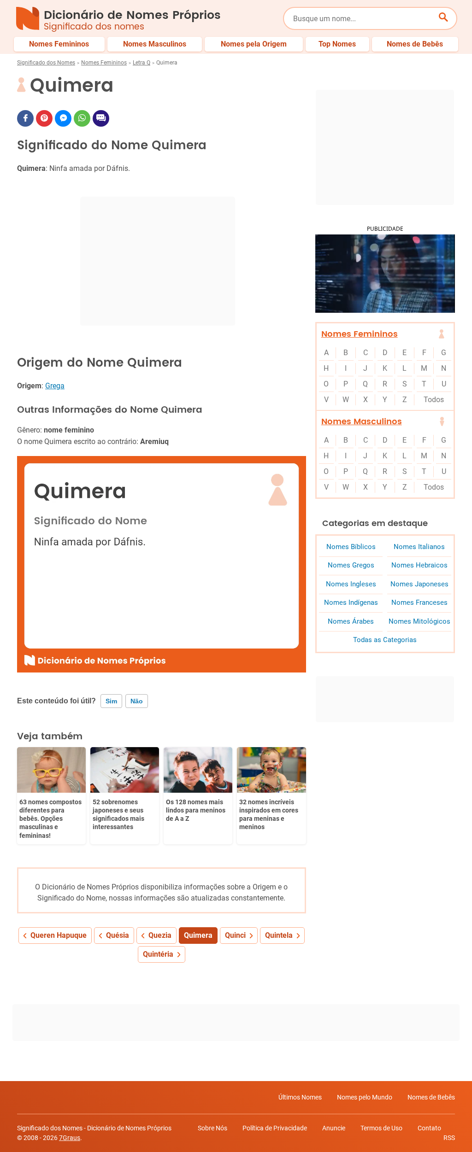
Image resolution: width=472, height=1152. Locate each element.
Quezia (159, 935)
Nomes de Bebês (431, 1097)
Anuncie (333, 1128)
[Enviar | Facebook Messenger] (63, 118)
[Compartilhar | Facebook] (25, 118)
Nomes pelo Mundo (364, 1097)
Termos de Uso (381, 1128)
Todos (434, 399)
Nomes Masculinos (361, 421)
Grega (55, 385)
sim (111, 701)
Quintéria (158, 954)
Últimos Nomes (300, 1097)
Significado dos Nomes (46, 62)
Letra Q (141, 62)
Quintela (279, 935)
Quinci (235, 935)
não (136, 701)
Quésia (117, 935)
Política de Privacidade (274, 1128)
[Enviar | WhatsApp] (82, 118)
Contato (429, 1128)
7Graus (69, 1137)
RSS (449, 1137)
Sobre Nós (212, 1128)
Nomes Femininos (104, 62)
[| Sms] (101, 118)
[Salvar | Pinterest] (44, 118)
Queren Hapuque (58, 935)
